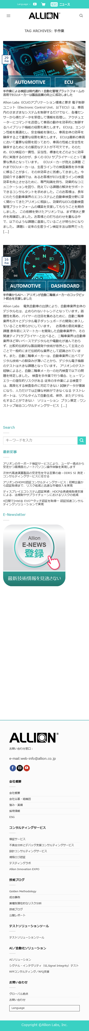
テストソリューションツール (26, 938)
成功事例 (14, 898)
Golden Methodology (22, 892)
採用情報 (14, 811)
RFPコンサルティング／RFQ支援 (29, 972)
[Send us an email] (20, 768)
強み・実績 (16, 805)
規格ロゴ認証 (17, 857)
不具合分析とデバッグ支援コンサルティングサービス (41, 845)
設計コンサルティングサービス (28, 851)
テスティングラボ (20, 863)
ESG (11, 817)
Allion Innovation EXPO (24, 869)
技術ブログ (16, 910)
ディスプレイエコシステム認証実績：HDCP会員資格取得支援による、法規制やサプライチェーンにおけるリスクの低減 (43, 493)
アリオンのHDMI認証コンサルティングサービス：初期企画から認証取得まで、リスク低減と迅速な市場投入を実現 (43, 484)
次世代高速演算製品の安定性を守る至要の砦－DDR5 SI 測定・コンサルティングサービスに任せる (44, 475)
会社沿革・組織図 (20, 799)
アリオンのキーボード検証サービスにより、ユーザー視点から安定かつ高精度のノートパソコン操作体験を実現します (43, 465)
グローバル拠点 (18, 994)
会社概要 (14, 793)
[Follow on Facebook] (13, 768)
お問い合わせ (17, 1000)
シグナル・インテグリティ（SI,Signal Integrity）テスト (44, 966)
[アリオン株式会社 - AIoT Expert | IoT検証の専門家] (45, 15)
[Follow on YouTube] (35, 4)
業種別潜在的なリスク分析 (25, 904)
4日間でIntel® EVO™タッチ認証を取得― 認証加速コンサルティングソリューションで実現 (43, 502)
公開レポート (17, 916)
